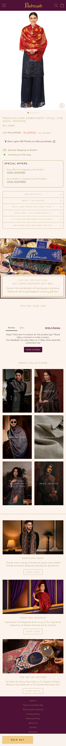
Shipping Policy (33, 718)
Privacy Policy (33, 714)
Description (33, 194)
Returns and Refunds (33, 705)
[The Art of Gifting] (33, 656)
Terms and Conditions (33, 709)
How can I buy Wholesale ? (33, 213)
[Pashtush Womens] (33, 597)
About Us (33, 723)
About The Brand (33, 200)
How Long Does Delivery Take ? (33, 207)
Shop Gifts (33, 691)
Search (33, 700)
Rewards (33, 731)
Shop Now (33, 572)
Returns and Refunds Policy (33, 225)
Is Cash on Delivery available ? (33, 219)
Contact (33, 727)
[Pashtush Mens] (33, 537)
